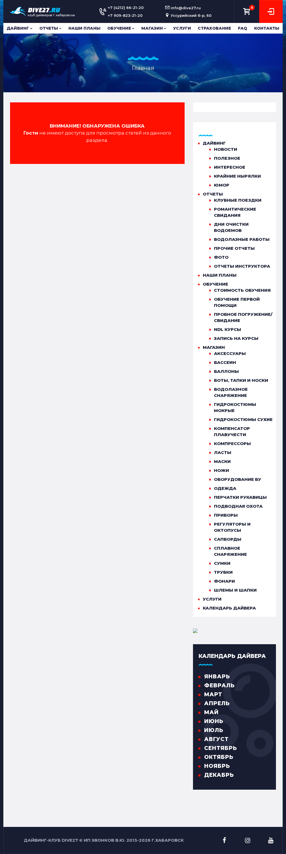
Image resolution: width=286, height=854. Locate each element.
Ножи (221, 470)
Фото (221, 257)
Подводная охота (238, 506)
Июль (213, 730)
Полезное (227, 158)
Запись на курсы (236, 338)
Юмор (221, 185)
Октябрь (218, 757)
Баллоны (226, 371)
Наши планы (84, 28)
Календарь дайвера (229, 608)
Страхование (214, 28)
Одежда (225, 488)
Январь (217, 676)
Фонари (224, 581)
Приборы (226, 515)
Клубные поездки (237, 200)
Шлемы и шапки (235, 590)
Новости (225, 149)
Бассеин (225, 362)
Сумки (222, 563)
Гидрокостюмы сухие (243, 419)
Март (213, 694)
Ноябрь (217, 766)
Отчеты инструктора (242, 266)
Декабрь (219, 775)
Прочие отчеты (234, 248)
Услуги (182, 28)
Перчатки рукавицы (240, 497)
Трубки (223, 572)
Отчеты (48, 28)
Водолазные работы (242, 239)
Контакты (266, 28)
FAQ (242, 28)
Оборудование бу (237, 479)
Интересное (229, 167)
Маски (222, 461)
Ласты (222, 452)
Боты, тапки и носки (241, 380)
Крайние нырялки (237, 176)
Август (216, 739)
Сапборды (227, 539)
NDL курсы (227, 329)
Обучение (119, 28)
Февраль (219, 685)
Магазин (152, 28)
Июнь (213, 721)
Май (211, 712)
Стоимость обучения (242, 290)
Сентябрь (220, 748)
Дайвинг (18, 28)
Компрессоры (232, 443)
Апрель (217, 703)
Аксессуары (230, 353)
